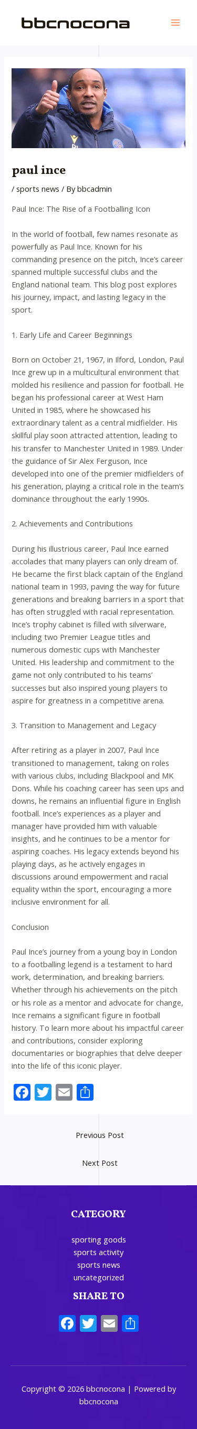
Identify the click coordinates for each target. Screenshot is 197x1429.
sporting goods (98, 1239)
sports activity (98, 1252)
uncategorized (99, 1277)
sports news (37, 188)
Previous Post (100, 1135)
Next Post (100, 1162)
